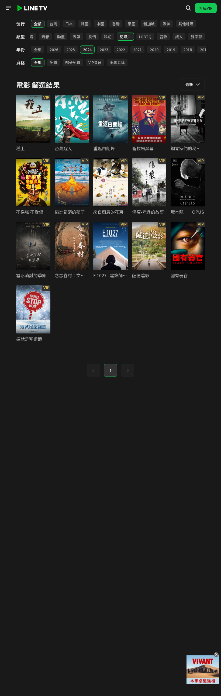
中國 (100, 23)
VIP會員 (95, 62)
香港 (116, 23)
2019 (171, 49)
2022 (120, 49)
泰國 (131, 23)
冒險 (163, 36)
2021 (137, 49)
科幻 (108, 36)
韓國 (84, 23)
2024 (87, 49)
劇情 (92, 36)
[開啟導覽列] (8, 7)
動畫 (61, 36)
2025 (70, 49)
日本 (69, 23)
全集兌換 (117, 62)
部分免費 (72, 62)
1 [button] (110, 370)
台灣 (53, 23)
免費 (53, 62)
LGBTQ (145, 36)
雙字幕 (196, 36)
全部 (38, 23)
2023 (104, 49)
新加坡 (149, 23)
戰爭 (76, 36)
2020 (154, 49)
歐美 (166, 23)
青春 (45, 36)
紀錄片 (125, 36)
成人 (179, 36)
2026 (54, 49)
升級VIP (205, 8)
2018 (187, 49)
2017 (204, 49)
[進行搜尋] (188, 8)
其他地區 (186, 23)
